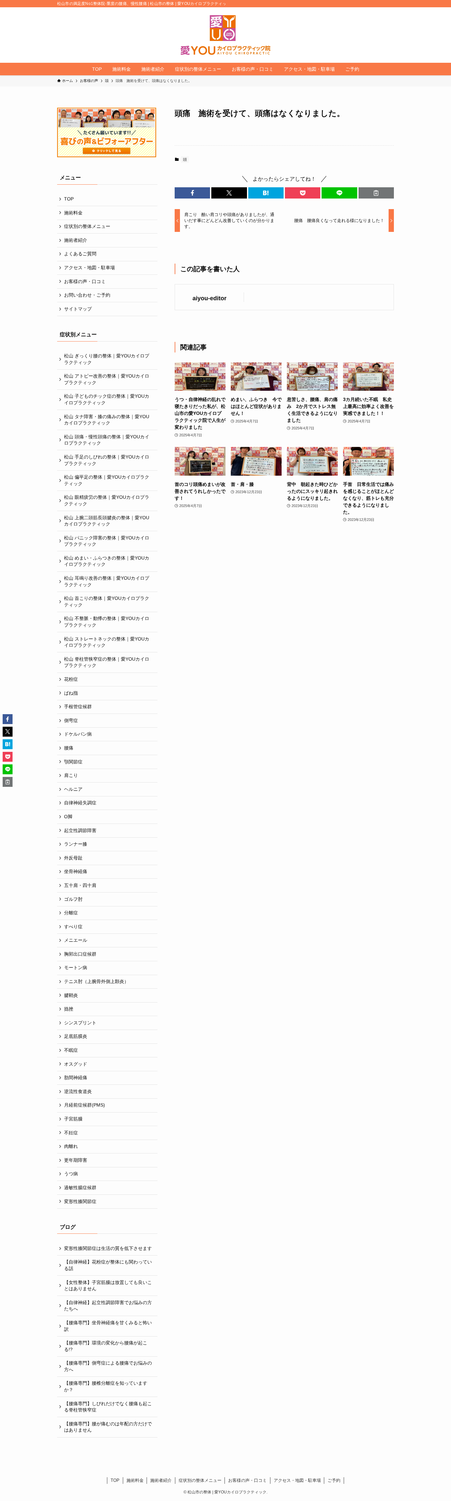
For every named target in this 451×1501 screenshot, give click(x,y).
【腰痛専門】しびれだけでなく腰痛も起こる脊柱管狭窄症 (108, 1407)
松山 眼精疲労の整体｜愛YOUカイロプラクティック (106, 500)
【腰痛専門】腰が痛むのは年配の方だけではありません (108, 1427)
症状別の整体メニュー (87, 226)
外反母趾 (73, 857)
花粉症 (71, 679)
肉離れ (71, 1146)
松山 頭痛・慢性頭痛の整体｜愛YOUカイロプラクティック (106, 440)
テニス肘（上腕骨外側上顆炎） (96, 981)
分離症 (71, 912)
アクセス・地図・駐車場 (89, 267)
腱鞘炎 (71, 995)
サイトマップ (78, 308)
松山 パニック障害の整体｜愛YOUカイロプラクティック (106, 541)
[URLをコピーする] (376, 193)
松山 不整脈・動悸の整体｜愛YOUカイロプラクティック (106, 622)
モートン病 (75, 967)
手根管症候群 (78, 706)
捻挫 (68, 1008)
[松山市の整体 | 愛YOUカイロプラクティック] (225, 35)
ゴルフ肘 (73, 899)
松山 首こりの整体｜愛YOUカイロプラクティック (106, 601)
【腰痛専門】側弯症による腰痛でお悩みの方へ (108, 1366)
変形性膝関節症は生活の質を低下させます (108, 1248)
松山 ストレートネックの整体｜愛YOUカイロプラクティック (106, 642)
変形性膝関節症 (80, 1201)
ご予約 (334, 1480)
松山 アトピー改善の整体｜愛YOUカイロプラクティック (106, 379)
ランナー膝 (75, 844)
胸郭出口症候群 (80, 954)
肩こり (71, 775)
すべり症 (73, 926)
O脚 (68, 816)
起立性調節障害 (80, 830)
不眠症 (71, 1050)
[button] (192, 193)
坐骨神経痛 (75, 871)
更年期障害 (75, 1160)
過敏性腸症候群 (80, 1187)
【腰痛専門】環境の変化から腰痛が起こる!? (105, 1346)
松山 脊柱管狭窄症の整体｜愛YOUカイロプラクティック (106, 662)
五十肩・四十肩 (80, 885)
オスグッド (75, 1064)
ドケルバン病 (78, 734)
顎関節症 (73, 761)
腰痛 (68, 747)
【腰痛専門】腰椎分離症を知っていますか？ (105, 1386)
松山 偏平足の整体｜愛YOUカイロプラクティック (106, 480)
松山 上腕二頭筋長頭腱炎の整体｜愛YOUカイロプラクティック (106, 521)
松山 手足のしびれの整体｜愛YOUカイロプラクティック (106, 460)
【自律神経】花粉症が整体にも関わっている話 (108, 1265)
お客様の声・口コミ (85, 281)
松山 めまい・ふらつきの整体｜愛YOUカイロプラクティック (106, 561)
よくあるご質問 (80, 253)
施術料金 (73, 212)
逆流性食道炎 (78, 1091)
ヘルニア (73, 789)
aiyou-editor (209, 298)
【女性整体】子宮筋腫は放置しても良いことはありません (108, 1286)
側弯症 (71, 720)
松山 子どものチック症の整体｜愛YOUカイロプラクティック (106, 399)
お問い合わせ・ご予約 (87, 295)
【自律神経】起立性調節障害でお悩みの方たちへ (108, 1306)
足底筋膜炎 (75, 1036)
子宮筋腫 (73, 1118)
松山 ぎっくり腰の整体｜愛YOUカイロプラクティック (106, 359)
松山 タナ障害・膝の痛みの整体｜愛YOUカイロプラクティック (106, 420)
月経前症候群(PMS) (84, 1105)
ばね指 (71, 693)
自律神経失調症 (80, 802)
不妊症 (71, 1132)
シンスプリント (80, 1022)
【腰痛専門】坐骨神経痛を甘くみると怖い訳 (108, 1326)
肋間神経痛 (75, 1077)
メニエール (75, 940)
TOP (69, 198)
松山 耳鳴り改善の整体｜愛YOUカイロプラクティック (106, 581)
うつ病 (71, 1173)
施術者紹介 (75, 240)
